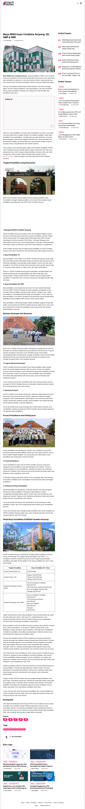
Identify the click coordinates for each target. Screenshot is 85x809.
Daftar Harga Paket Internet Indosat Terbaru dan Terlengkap (70, 49)
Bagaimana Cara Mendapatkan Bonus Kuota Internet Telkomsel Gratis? (72, 69)
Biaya (47, 556)
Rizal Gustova (35, 768)
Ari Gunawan (8, 40)
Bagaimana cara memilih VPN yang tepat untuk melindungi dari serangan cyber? (15, 788)
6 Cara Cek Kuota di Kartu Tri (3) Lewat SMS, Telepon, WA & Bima (71, 75)
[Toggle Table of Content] (51, 126)
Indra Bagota (35, 790)
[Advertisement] (42, 18)
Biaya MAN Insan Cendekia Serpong (15, 729)
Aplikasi (61, 132)
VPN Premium (13, 761)
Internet (61, 86)
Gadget (61, 98)
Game (60, 120)
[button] (77, 3)
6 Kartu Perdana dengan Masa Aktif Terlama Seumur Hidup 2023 (71, 55)
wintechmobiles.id (8, 156)
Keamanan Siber (40, 761)
